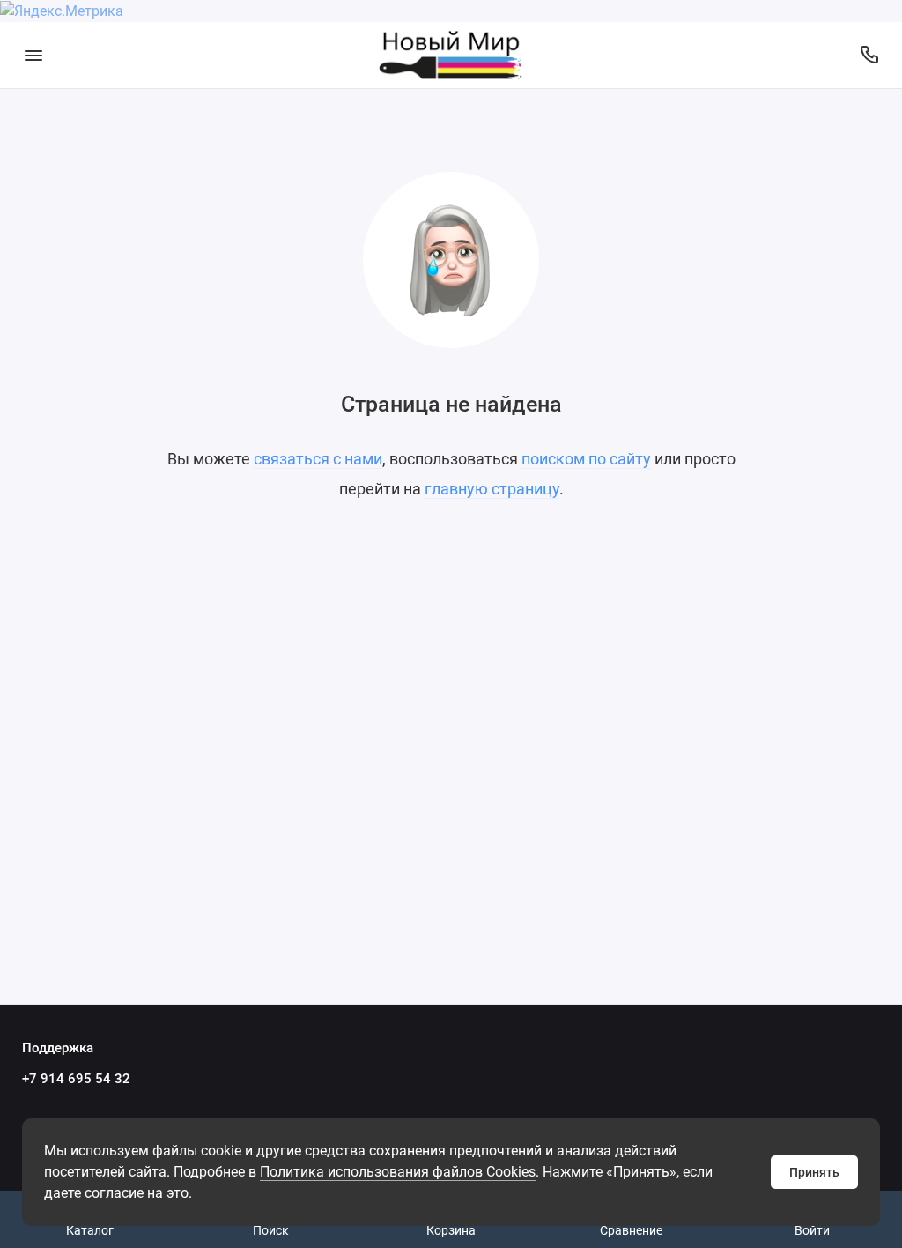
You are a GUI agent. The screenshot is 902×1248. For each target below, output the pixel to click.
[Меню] (33, 55)
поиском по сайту (586, 458)
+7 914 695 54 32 (76, 1079)
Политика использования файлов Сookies (398, 1171)
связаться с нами (318, 458)
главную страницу (492, 488)
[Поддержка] (869, 55)
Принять (814, 1172)
